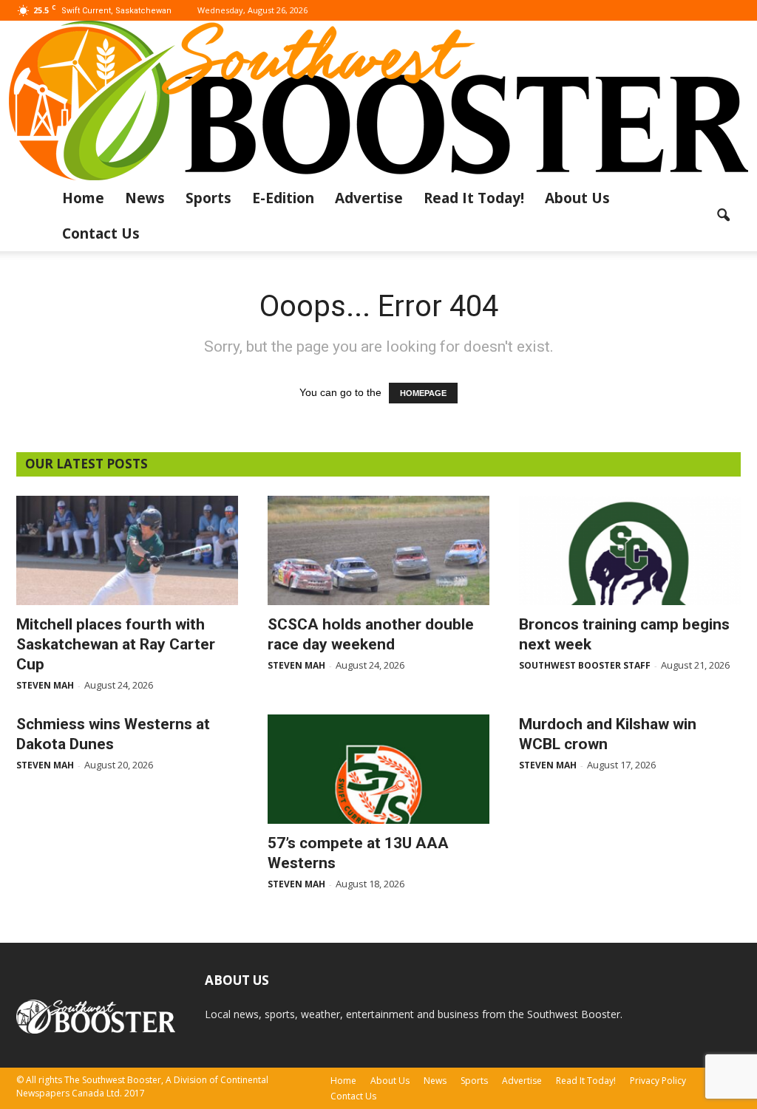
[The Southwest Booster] (378, 100)
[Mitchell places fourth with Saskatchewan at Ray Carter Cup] (127, 550)
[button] (723, 215)
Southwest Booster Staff (585, 665)
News (145, 198)
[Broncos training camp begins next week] (630, 550)
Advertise (369, 198)
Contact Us (101, 233)
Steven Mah (45, 685)
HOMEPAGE (423, 393)
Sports (208, 198)
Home (83, 198)
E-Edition (283, 198)
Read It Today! (474, 198)
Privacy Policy (658, 1080)
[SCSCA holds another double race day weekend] (378, 550)
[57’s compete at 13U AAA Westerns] (378, 769)
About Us (577, 198)
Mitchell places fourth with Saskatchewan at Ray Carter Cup (115, 644)
